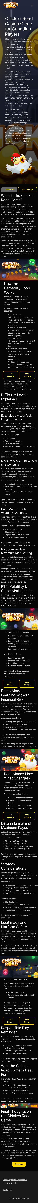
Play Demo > (10, 375)
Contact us (9, 190)
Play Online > (27, 190)
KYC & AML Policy (10, 1183)
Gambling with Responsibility (15, 1180)
